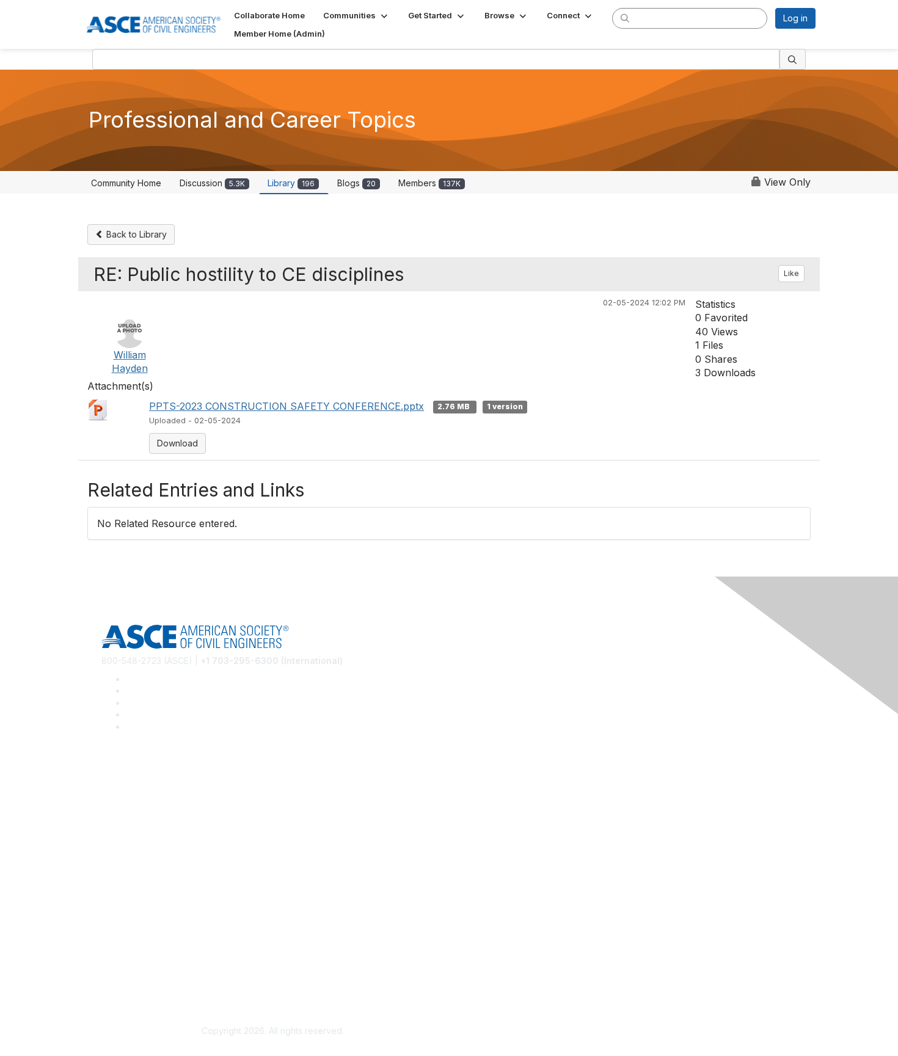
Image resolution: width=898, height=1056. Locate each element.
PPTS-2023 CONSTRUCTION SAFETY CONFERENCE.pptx (286, 406)
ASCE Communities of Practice (162, 815)
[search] (625, 17)
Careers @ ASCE (135, 779)
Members (429, 183)
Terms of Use (128, 974)
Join (110, 867)
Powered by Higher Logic (625, 1031)
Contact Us (123, 903)
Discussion (212, 183)
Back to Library (135, 234)
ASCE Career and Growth (152, 797)
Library (291, 183)
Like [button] (791, 273)
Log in (795, 18)
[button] (356, 15)
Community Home (126, 183)
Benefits (117, 885)
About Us (119, 955)
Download (177, 443)
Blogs (356, 183)
